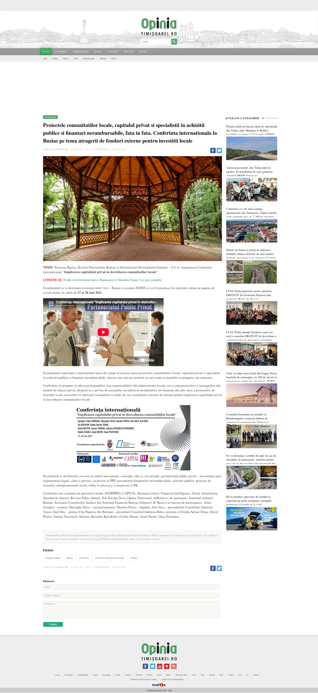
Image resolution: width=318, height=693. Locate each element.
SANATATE (112, 51)
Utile (45, 58)
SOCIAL (98, 51)
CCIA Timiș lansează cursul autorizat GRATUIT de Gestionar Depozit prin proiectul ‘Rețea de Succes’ (248, 295)
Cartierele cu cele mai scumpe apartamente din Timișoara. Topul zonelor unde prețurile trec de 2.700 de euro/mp (251, 213)
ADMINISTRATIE (81, 51)
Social (95, 674)
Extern (113, 58)
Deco (221, 674)
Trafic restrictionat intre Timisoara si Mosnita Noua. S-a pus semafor (112, 279)
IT (247, 674)
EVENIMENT (61, 51)
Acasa (45, 51)
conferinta (84, 557)
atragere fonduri (53, 557)
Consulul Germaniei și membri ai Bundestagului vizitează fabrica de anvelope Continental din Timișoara (247, 418)
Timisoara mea (88, 58)
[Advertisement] (159, 86)
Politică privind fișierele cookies (144, 679)
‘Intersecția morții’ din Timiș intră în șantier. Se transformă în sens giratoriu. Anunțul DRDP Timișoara (249, 172)
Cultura (55, 58)
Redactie (63, 149)
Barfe (168, 674)
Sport (76, 58)
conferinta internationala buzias (109, 557)
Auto (202, 674)
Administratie (83, 674)
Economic (106, 674)
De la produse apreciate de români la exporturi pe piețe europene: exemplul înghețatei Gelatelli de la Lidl (248, 501)
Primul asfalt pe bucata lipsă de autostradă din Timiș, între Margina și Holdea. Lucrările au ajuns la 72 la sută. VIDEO (251, 130)
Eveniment (69, 674)
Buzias (70, 557)
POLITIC (143, 51)
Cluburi (256, 674)
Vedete (231, 674)
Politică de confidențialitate (172, 679)
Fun (240, 674)
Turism (65, 58)
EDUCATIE (129, 51)
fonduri (134, 557)
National (103, 58)
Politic (117, 674)
